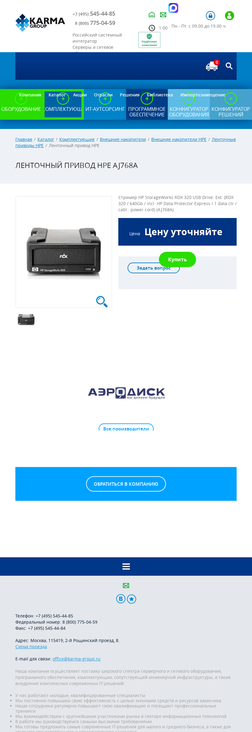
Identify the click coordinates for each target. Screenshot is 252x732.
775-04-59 (95, 22)
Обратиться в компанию (126, 484)
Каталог (45, 139)
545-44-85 (94, 13)
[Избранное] (131, 599)
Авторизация (210, 15)
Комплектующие (77, 139)
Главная (23, 139)
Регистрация (229, 15)
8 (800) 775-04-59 (79, 622)
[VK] (120, 599)
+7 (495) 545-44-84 (46, 628)
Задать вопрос (154, 268)
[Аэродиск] (126, 392)
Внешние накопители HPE (179, 139)
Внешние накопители (123, 139)
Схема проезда (31, 646)
